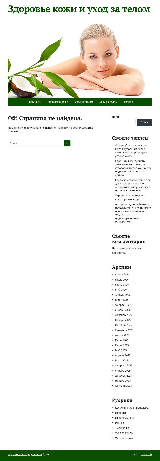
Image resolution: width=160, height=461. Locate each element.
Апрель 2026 (122, 294)
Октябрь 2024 (123, 385)
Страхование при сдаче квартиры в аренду (129, 197)
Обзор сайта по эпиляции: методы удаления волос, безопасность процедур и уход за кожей (131, 151)
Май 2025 (121, 350)
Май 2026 (121, 289)
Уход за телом (108, 102)
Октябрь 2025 (123, 325)
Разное (128, 102)
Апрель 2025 (122, 355)
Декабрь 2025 (123, 315)
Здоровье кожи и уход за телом (79, 8)
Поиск (116, 116)
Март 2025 (121, 360)
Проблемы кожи (58, 102)
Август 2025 (122, 335)
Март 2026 (121, 299)
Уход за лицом (84, 102)
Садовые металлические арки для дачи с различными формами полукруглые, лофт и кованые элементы (133, 185)
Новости (120, 412)
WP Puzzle (146, 454)
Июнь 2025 (122, 345)
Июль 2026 (122, 279)
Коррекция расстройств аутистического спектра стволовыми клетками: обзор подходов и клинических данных (133, 168)
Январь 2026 (123, 310)
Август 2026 (122, 274)
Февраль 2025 (123, 365)
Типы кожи (34, 102)
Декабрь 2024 (123, 375)
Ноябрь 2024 (123, 380)
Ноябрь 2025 (123, 320)
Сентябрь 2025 (124, 330)
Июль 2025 (122, 340)
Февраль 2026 (123, 305)
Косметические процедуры (132, 407)
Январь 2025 (123, 370)
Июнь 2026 (122, 284)
